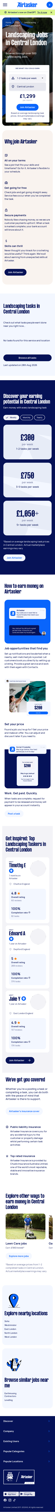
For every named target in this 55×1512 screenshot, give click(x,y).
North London (11, 1333)
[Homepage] (27, 4)
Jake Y (14, 999)
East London (10, 1329)
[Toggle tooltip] (29, 912)
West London (11, 1337)
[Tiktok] (14, 1500)
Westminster (10, 1325)
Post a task (14, 813)
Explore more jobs (19, 1256)
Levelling (9, 1400)
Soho (7, 1321)
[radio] (11, 417)
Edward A (17, 933)
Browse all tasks (27, 357)
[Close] (51, 12)
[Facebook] (5, 1500)
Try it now (42, 12)
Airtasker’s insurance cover (24, 1111)
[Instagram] (9, 1500)
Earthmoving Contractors (10, 1394)
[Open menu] (5, 5)
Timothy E (17, 865)
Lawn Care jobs (16, 1243)
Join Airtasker (27, 107)
